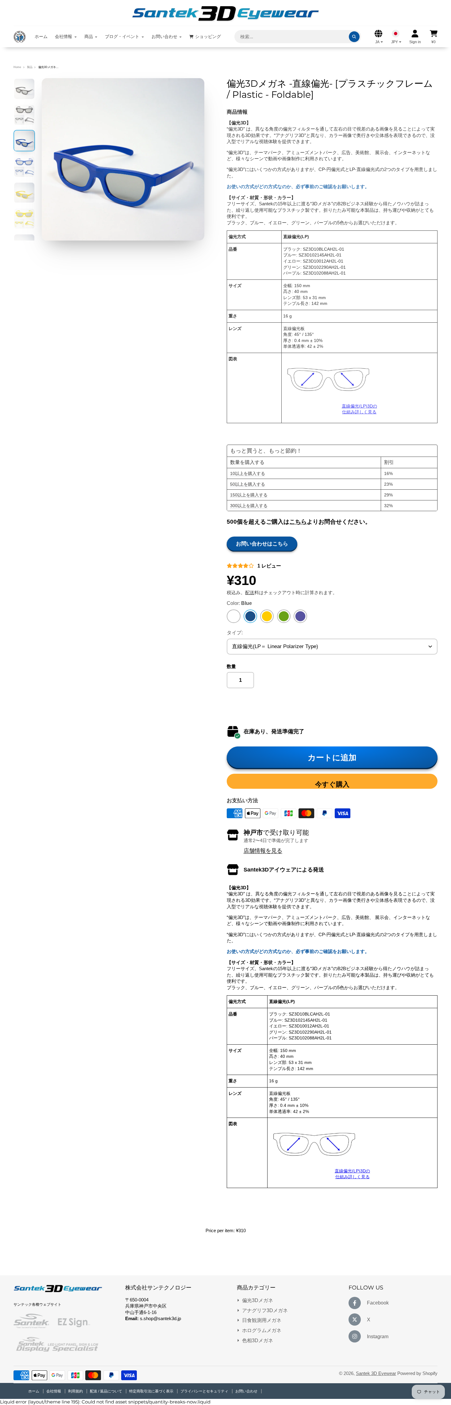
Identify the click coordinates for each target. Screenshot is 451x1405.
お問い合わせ (164, 36)
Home (17, 67)
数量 (231, 666)
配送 (249, 592)
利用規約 (76, 1391)
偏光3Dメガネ (257, 1300)
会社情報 (63, 36)
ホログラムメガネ (261, 1330)
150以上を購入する (249, 494)
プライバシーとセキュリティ (204, 1391)
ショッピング (208, 36)
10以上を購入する (247, 473)
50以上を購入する (247, 484)
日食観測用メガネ (261, 1320)
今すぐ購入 (332, 784)
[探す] (354, 36)
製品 (30, 67)
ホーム (41, 36)
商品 (88, 36)
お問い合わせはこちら (262, 544)
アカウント (415, 37)
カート (434, 37)
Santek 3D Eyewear (376, 1373)
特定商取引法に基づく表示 (151, 1391)
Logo (19, 36)
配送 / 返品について (106, 1391)
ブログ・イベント (122, 36)
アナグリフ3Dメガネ (265, 1310)
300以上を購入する (249, 505)
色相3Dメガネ (257, 1340)
